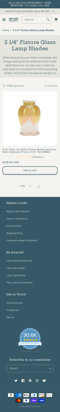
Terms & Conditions (17, 219)
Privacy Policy (13, 226)
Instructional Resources (19, 261)
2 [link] (39, 186)
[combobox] (37, 19)
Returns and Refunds (17, 211)
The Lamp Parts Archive (19, 282)
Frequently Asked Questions (21, 240)
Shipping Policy (14, 233)
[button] (4, 19)
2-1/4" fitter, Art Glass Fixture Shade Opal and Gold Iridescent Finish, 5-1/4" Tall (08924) (29, 150)
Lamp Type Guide (16, 275)
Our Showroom (14, 303)
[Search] (48, 19)
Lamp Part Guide (15, 268)
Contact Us (12, 310)
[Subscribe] (49, 368)
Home (5, 30)
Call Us (10, 317)
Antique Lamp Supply (33, 406)
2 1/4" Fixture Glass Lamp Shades (33, 30)
